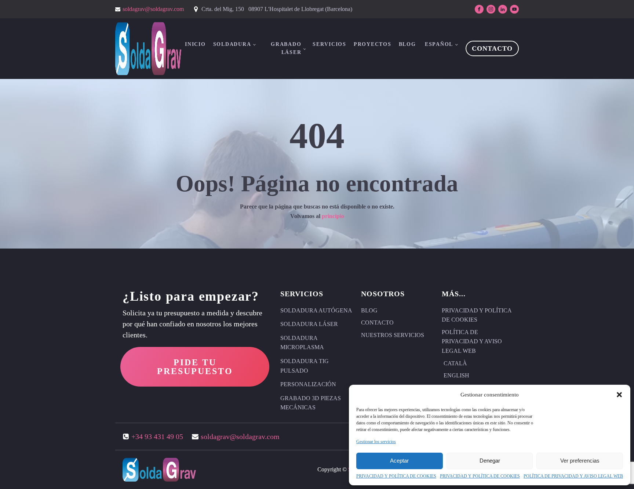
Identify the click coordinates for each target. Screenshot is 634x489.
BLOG (407, 44)
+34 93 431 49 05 (157, 436)
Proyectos (372, 44)
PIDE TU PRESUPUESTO (195, 367)
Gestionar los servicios (376, 441)
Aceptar (399, 460)
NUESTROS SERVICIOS (392, 335)
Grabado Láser (286, 48)
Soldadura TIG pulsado (304, 366)
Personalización (308, 384)
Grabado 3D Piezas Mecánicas (310, 403)
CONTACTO (492, 48)
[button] (619, 394)
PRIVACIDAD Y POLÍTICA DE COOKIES (396, 476)
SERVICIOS (329, 44)
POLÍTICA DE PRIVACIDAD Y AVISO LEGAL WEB (573, 476)
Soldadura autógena (316, 310)
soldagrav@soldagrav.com (153, 9)
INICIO (195, 44)
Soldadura (232, 44)
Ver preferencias (580, 460)
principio (333, 216)
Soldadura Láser (309, 324)
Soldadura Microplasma (302, 343)
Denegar (490, 460)
